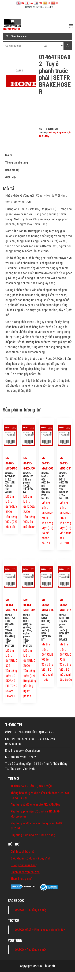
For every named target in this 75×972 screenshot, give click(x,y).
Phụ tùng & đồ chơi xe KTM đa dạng (33, 835)
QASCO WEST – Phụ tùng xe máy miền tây (40, 929)
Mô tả (8, 155)
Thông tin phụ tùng (16, 162)
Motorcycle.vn (11, 29)
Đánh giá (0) (12, 170)
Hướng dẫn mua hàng (24, 865)
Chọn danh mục (18, 36)
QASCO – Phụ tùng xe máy (30, 910)
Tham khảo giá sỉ (21, 878)
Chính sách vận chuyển (25, 872)
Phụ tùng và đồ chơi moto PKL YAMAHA (35, 804)
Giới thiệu (10, 177)
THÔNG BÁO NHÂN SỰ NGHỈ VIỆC (31, 786)
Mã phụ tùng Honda (58, 132)
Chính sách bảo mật (23, 851)
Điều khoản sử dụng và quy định (31, 858)
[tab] (37, 155)
